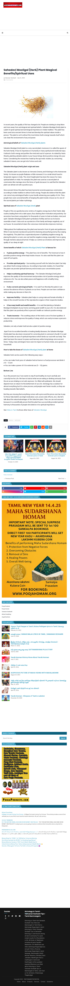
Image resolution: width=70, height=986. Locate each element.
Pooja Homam (5, 609)
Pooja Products (6, 606)
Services (36, 981)
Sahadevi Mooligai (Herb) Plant (33, 248)
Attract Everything (6, 614)
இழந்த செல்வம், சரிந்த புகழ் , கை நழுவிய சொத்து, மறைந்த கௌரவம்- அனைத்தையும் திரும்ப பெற (34, 643)
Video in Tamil (12, 410)
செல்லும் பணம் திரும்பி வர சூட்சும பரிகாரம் (25, 688)
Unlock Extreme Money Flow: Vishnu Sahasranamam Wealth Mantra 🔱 (22, 844)
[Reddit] (43, 427)
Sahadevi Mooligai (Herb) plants (33, 143)
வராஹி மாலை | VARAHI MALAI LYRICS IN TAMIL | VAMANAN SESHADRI (37, 634)
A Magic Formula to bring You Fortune (12, 814)
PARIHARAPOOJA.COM (8, 830)
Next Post (61, 478)
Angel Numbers (6, 617)
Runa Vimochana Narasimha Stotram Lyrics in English (56, 455)
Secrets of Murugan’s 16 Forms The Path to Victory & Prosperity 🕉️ (21, 846)
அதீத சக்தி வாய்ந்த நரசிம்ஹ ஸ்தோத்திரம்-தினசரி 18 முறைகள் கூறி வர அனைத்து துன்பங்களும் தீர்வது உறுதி (38, 681)
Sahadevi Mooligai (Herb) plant (34, 350)
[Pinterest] (35, 427)
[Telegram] (46, 427)
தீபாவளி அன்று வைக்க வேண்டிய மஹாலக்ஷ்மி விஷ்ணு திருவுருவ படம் (20, 831)
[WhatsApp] (31, 427)
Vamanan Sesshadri (7, 611)
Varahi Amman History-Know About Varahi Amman (30, 657)
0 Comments (9, 80)
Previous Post (9, 478)
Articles (11, 420)
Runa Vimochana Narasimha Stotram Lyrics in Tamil (34, 455)
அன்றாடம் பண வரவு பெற (19, 665)
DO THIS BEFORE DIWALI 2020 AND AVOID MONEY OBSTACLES (20, 822)
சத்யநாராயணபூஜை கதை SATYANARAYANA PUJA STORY (32, 650)
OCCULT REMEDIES (7, 820)
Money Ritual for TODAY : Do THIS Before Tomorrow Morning (19, 838)
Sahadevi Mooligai (40, 410)
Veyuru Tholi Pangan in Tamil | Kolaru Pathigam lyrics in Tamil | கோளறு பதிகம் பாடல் (37, 627)
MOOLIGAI (17, 420)
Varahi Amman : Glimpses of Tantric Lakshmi (28, 696)
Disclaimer (50, 981)
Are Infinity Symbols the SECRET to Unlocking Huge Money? (19, 840)
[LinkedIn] (39, 427)
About (24, 981)
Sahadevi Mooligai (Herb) (26, 206)
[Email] (50, 427)
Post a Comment (8, 474)
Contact (43, 981)
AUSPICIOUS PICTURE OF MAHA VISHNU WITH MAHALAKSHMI (34, 673)
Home (19, 981)
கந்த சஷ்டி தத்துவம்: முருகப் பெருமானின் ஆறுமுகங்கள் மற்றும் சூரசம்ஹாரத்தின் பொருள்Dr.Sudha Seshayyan (13, 456)
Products (30, 981)
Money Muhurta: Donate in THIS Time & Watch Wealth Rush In (19, 842)
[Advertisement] (49, 15)
